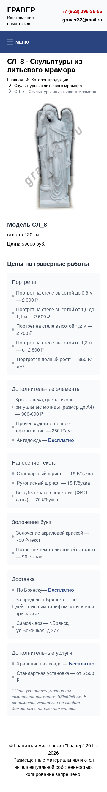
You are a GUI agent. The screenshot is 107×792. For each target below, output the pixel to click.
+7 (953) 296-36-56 (82, 11)
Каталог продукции (50, 79)
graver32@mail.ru (82, 19)
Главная (15, 79)
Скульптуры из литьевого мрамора (48, 85)
